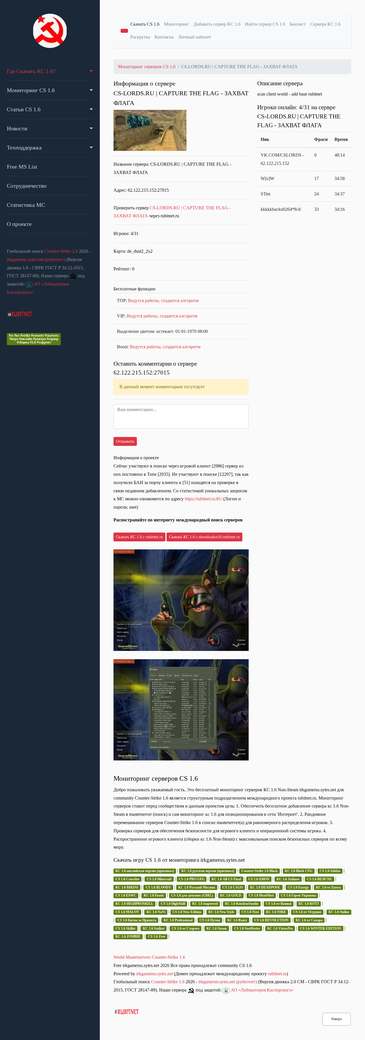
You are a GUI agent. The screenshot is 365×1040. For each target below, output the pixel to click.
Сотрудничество (26, 186)
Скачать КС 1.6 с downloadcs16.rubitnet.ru (204, 537)
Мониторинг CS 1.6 (31, 90)
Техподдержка (24, 147)
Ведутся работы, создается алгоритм (163, 300)
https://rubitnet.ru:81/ (203, 498)
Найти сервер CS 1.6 (265, 24)
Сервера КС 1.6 (325, 24)
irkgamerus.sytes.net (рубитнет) (36, 259)
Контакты (164, 37)
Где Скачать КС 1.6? (31, 71)
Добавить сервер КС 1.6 (217, 24)
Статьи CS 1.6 (23, 109)
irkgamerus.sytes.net (154, 973)
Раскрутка (140, 37)
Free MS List (22, 166)
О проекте (19, 224)
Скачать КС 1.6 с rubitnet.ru (139, 537)
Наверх (336, 1019)
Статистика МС (26, 205)
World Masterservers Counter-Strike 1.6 (149, 957)
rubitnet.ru (277, 973)
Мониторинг (176, 24)
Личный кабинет (194, 37)
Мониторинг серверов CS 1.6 (146, 66)
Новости (17, 128)
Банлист (298, 24)
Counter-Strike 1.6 (61, 251)
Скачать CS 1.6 (144, 24)
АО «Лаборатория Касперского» (262, 990)
